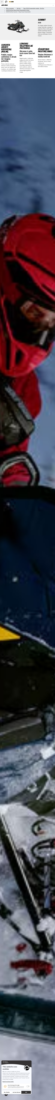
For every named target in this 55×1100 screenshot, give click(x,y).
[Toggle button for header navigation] (2, 1)
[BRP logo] (6, 1)
